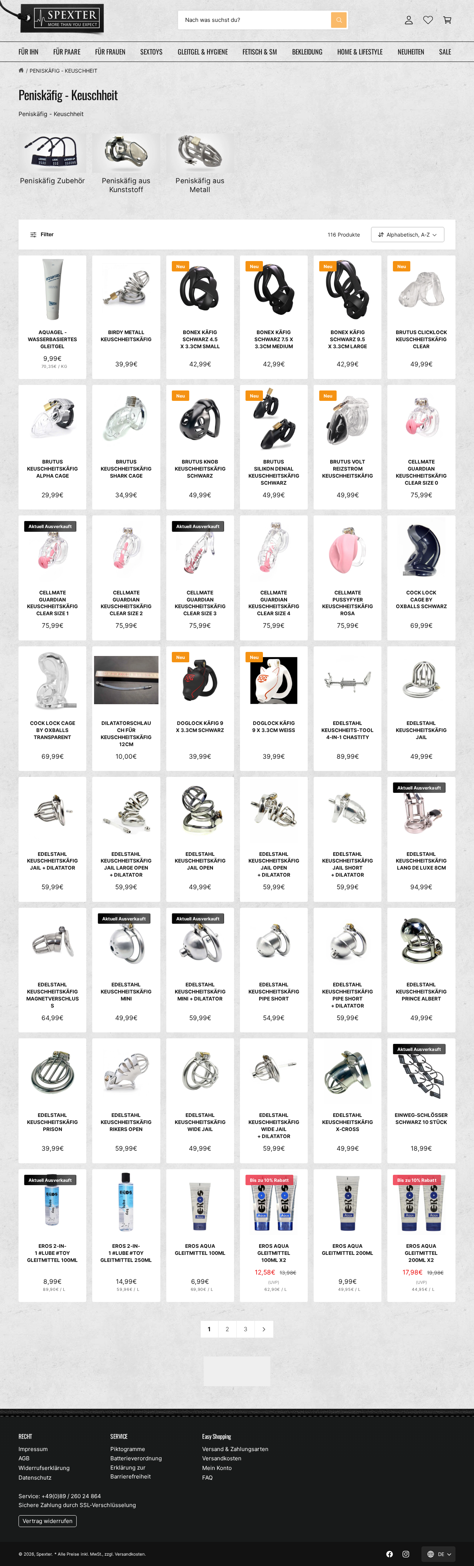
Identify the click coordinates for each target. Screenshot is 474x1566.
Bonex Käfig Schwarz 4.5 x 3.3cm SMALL (200, 339)
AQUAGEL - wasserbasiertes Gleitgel (52, 339)
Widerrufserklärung (44, 1467)
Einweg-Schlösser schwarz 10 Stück (421, 1118)
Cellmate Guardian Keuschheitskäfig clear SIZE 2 (126, 603)
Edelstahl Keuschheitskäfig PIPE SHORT (273, 992)
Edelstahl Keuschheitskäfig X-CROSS (347, 1122)
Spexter (43, 1554)
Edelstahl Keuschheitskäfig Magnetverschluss (52, 995)
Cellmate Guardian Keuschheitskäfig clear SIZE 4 (273, 603)
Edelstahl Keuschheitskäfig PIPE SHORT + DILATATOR (347, 995)
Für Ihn (29, 51)
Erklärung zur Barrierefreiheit (130, 1472)
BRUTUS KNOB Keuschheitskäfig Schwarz (200, 469)
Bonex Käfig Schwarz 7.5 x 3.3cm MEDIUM (273, 339)
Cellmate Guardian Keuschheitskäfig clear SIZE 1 (52, 603)
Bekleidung (307, 51)
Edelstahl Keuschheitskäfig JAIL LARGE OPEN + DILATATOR (126, 864)
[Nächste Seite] (264, 1329)
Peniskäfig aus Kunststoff (126, 185)
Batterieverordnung (136, 1458)
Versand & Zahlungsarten (235, 1449)
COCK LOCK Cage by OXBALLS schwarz (421, 600)
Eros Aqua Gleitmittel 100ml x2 (273, 1253)
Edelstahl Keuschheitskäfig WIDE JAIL (200, 1122)
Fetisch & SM (260, 51)
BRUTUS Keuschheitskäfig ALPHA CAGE (52, 469)
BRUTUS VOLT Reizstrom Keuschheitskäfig (347, 469)
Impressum (33, 1449)
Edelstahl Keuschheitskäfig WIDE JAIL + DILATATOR (273, 1125)
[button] (447, 20)
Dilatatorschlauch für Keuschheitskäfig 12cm (126, 733)
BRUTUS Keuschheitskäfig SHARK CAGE (126, 469)
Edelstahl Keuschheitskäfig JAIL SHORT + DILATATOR (347, 864)
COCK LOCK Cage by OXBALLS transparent (52, 730)
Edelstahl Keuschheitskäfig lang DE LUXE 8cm (421, 861)
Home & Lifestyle (360, 51)
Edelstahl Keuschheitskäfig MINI (126, 992)
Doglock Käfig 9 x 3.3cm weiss (273, 726)
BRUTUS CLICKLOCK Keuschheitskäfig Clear (421, 339)
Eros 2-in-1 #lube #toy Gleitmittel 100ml (52, 1253)
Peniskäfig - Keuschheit (63, 70)
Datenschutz (35, 1477)
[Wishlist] (428, 20)
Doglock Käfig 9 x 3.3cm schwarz (200, 726)
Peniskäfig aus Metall (200, 185)
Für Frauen (110, 51)
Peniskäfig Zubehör (52, 181)
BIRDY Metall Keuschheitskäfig (126, 335)
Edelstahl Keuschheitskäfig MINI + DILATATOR (200, 992)
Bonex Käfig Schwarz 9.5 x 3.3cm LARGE (347, 339)
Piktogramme (127, 1449)
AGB (24, 1458)
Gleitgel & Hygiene (203, 51)
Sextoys (151, 51)
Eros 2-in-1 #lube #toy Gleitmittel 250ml (126, 1253)
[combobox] (263, 20)
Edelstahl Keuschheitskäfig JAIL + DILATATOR (52, 861)
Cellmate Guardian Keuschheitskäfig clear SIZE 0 (421, 472)
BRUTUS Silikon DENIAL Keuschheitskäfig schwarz (273, 472)
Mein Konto (217, 1467)
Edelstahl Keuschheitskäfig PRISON (52, 1122)
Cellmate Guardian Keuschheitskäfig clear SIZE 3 (200, 603)
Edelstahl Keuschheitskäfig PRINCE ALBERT (421, 992)
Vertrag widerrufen (48, 1520)
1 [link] (209, 1329)
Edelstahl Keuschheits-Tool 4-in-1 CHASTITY (347, 730)
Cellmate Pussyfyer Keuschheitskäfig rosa (347, 603)
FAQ (207, 1477)
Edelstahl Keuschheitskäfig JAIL (421, 730)
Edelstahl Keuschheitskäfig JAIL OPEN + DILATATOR (273, 864)
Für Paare (66, 51)
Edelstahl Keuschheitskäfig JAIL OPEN (200, 861)
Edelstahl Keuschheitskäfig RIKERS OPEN (126, 1122)
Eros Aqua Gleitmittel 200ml (347, 1249)
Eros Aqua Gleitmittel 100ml (200, 1249)
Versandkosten (221, 1458)
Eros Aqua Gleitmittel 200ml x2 (421, 1253)
